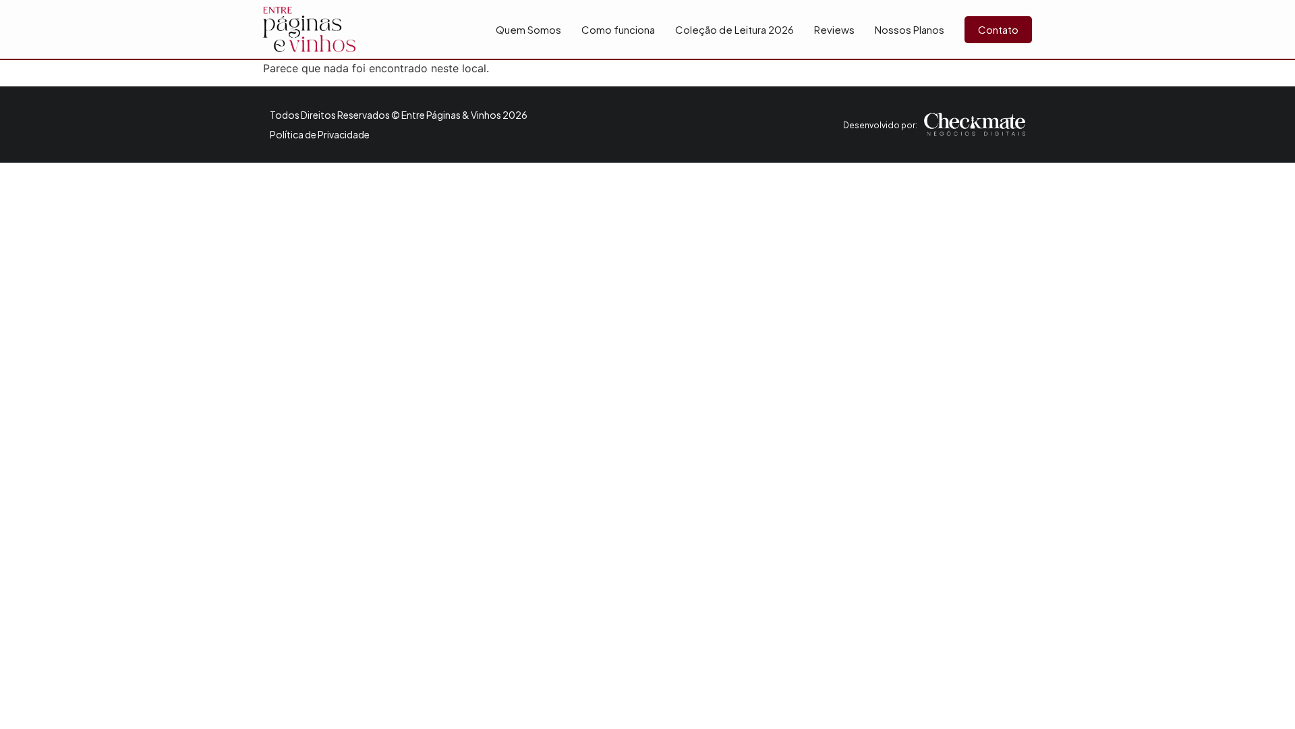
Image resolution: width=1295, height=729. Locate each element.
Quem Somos (528, 29)
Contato (998, 29)
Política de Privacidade (320, 134)
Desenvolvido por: (880, 125)
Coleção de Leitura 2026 (734, 29)
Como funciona (618, 29)
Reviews (834, 29)
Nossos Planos (909, 29)
